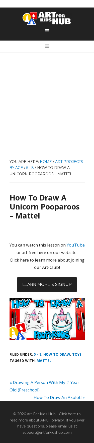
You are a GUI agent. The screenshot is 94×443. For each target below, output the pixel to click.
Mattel (44, 360)
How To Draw (56, 354)
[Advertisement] (47, 109)
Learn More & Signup (47, 284)
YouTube (76, 245)
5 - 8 (37, 354)
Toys (76, 354)
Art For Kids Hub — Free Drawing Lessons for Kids (47, 18)
